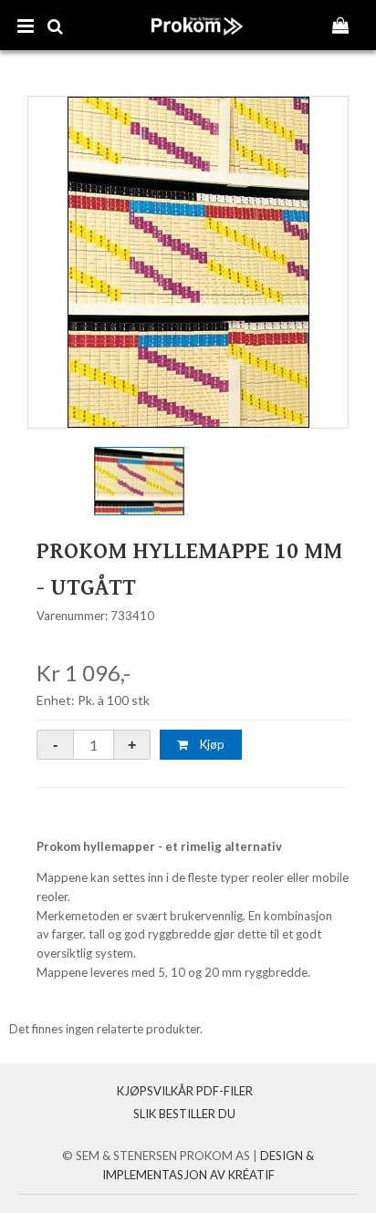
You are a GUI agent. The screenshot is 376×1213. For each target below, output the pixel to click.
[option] (188, 262)
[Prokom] (197, 44)
